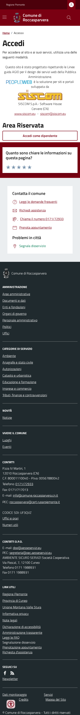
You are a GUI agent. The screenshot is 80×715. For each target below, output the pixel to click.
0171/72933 (24, 483)
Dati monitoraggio (14, 694)
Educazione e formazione (19, 382)
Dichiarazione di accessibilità (21, 626)
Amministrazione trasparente (22, 632)
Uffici (5, 333)
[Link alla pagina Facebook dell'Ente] (4, 673)
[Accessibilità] (11, 704)
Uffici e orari (10, 518)
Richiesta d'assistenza (17, 652)
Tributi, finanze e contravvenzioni (24, 395)
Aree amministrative (16, 293)
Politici (6, 326)
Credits (23, 699)
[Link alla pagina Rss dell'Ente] (12, 673)
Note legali (9, 620)
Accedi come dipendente (40, 135)
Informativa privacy (15, 613)
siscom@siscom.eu (53, 113)
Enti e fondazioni (13, 307)
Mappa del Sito (56, 699)
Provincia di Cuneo (14, 600)
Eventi (6, 446)
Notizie (7, 417)
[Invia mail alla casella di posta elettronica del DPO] (27, 547)
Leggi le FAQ (10, 637)
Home (6, 33)
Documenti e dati (14, 300)
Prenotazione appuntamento (22, 647)
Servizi (48, 694)
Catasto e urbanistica (16, 375)
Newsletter (10, 678)
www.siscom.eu (24, 113)
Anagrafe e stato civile (17, 362)
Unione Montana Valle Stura (21, 607)
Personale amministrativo (19, 320)
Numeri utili (10, 524)
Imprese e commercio (16, 388)
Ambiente (9, 355)
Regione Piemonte (15, 5)
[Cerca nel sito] (67, 18)
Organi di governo (14, 313)
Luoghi (6, 440)
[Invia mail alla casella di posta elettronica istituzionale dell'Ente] (35, 495)
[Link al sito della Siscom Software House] (40, 95)
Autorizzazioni (11, 368)
